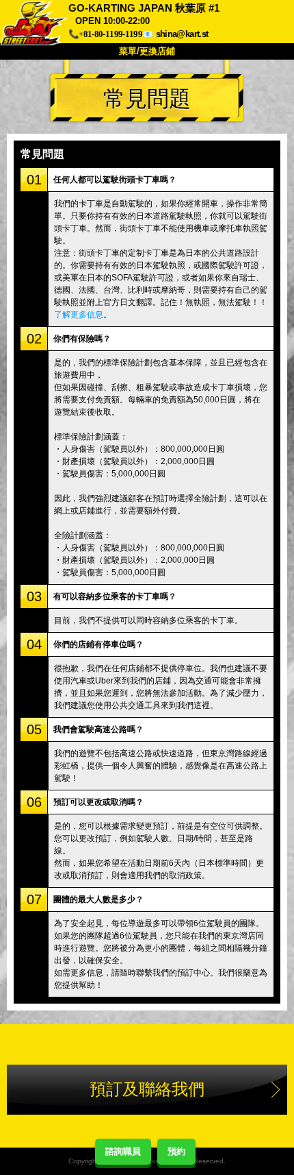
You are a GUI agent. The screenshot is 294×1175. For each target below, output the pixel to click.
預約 (176, 1151)
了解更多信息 (78, 314)
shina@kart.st (182, 34)
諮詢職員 (123, 1151)
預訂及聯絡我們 (147, 1089)
